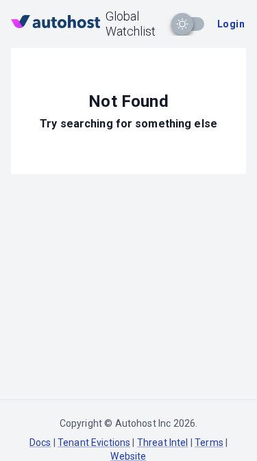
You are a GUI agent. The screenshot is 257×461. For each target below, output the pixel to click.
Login (231, 23)
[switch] (182, 24)
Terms (209, 442)
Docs (40, 442)
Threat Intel (162, 442)
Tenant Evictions (94, 442)
